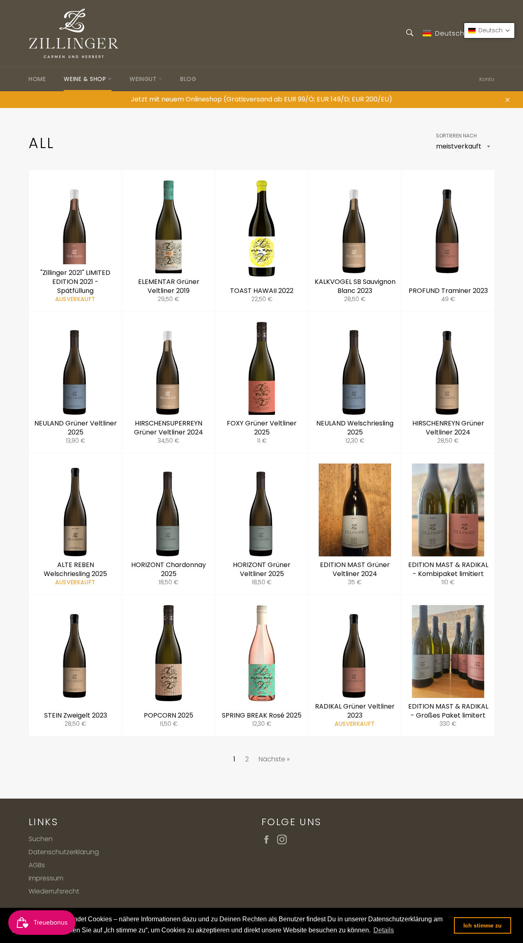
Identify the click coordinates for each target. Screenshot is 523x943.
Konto (486, 79)
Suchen (41, 839)
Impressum (46, 878)
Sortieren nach (456, 136)
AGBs (37, 865)
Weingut (144, 79)
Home (37, 79)
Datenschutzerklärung (64, 852)
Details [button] (383, 930)
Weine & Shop (86, 79)
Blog (188, 79)
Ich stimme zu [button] (482, 925)
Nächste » (274, 759)
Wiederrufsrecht (54, 891)
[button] (489, 30)
